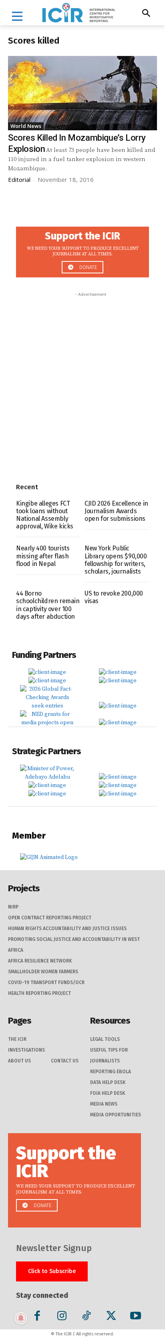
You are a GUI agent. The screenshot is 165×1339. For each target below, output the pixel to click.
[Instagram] (62, 1317)
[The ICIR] (78, 12)
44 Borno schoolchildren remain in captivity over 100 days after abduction (48, 605)
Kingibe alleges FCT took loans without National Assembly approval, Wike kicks (44, 515)
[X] (111, 1317)
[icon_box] (82, 249)
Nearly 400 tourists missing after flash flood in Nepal (42, 555)
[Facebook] (37, 1317)
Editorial (19, 179)
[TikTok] (86, 1317)
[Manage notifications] (20, 1318)
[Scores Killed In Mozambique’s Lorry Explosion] (82, 93)
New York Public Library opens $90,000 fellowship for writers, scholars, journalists (116, 559)
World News (25, 126)
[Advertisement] (82, 381)
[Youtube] (135, 1317)
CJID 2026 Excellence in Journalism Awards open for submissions (116, 511)
